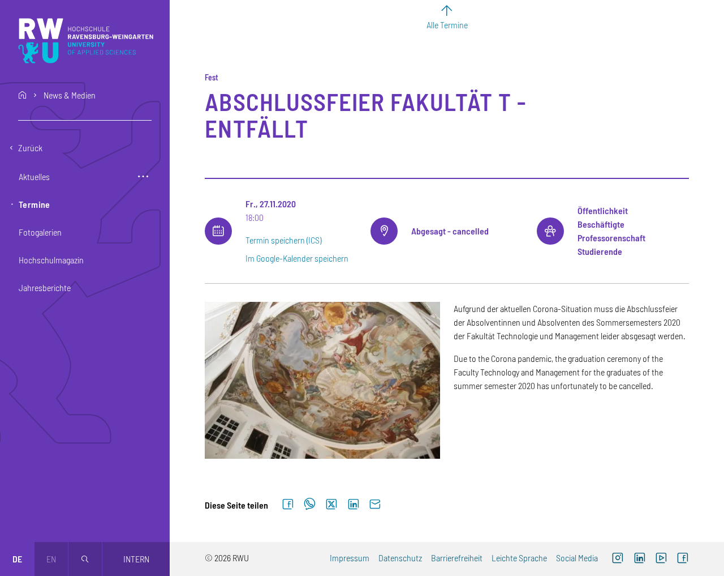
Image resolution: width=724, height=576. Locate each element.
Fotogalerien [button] (40, 232)
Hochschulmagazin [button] (51, 259)
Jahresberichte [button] (45, 287)
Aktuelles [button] (34, 176)
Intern (136, 558)
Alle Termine (447, 24)
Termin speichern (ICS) (283, 239)
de (17, 558)
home (22, 95)
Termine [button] (34, 204)
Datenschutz (400, 557)
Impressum (349, 557)
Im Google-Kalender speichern (296, 258)
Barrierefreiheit (456, 557)
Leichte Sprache (519, 557)
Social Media (577, 557)
